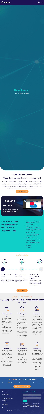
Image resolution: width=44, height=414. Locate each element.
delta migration (35, 363)
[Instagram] (11, 411)
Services (20, 93)
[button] (42, 2)
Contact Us (4, 391)
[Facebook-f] (3, 411)
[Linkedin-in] (5, 411)
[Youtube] (9, 411)
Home (16, 93)
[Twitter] (7, 411)
